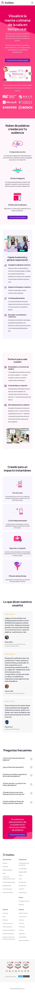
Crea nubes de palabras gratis (17, 60)
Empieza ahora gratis (17, 835)
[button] (32, 3)
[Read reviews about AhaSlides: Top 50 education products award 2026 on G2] (25, 965)
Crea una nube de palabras (17, 217)
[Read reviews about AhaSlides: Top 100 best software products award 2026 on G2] (17, 965)
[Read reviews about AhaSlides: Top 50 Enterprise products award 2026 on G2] (9, 965)
